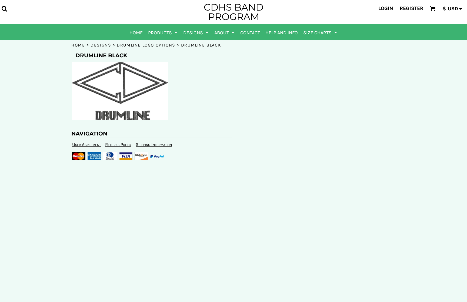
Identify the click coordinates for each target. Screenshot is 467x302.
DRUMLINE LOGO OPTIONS (146, 45)
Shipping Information (154, 144)
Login (385, 8)
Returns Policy (118, 144)
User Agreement (86, 144)
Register (411, 8)
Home (78, 45)
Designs (101, 45)
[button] (4, 9)
